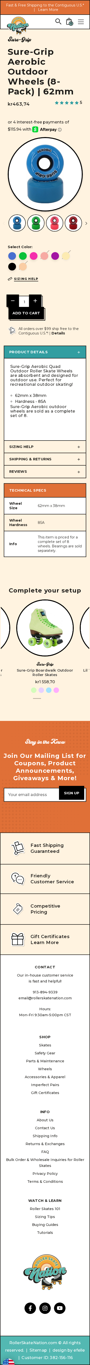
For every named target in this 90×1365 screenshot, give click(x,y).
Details (58, 333)
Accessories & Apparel (45, 1077)
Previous (3, 223)
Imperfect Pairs (45, 1085)
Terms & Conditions (45, 1181)
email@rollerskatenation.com (45, 998)
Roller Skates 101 (45, 1209)
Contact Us (45, 1128)
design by (62, 1350)
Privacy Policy (45, 1173)
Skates (45, 1045)
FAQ (45, 1152)
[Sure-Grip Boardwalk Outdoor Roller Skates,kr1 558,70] (45, 627)
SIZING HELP (21, 447)
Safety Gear (45, 1053)
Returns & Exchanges (45, 1144)
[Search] (58, 21)
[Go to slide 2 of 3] (45, 701)
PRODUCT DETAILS (28, 352)
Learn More (48, 9)
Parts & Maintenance (45, 1061)
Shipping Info (45, 1136)
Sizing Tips (45, 1217)
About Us (45, 1120)
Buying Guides (45, 1224)
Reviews (18, 471)
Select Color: (20, 247)
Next (86, 223)
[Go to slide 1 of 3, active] (37, 701)
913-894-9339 (45, 992)
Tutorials (45, 1232)
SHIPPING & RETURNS (30, 459)
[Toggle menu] (81, 22)
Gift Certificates (45, 1093)
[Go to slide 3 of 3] (53, 701)
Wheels (45, 1069)
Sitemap (38, 1350)
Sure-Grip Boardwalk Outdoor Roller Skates (45, 672)
